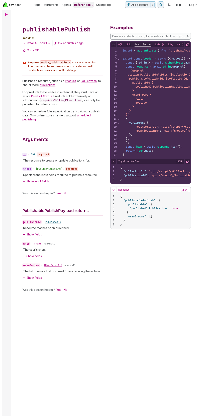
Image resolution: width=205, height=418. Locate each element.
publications (47, 85)
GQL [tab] (120, 44)
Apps (37, 4)
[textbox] (154, 210)
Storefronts (51, 4)
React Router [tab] (143, 44)
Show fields (34, 234)
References (82, 4)
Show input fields (37, 181)
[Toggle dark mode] (170, 5)
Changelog (103, 4)
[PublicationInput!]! (50, 169)
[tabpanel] (150, 102)
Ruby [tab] (170, 44)
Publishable (53, 222)
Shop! (37, 243)
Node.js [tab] (159, 44)
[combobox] (150, 36)
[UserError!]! (53, 265)
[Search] (161, 4)
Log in (193, 4)
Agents (66, 4)
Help (178, 4)
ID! (33, 154)
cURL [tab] (128, 44)
